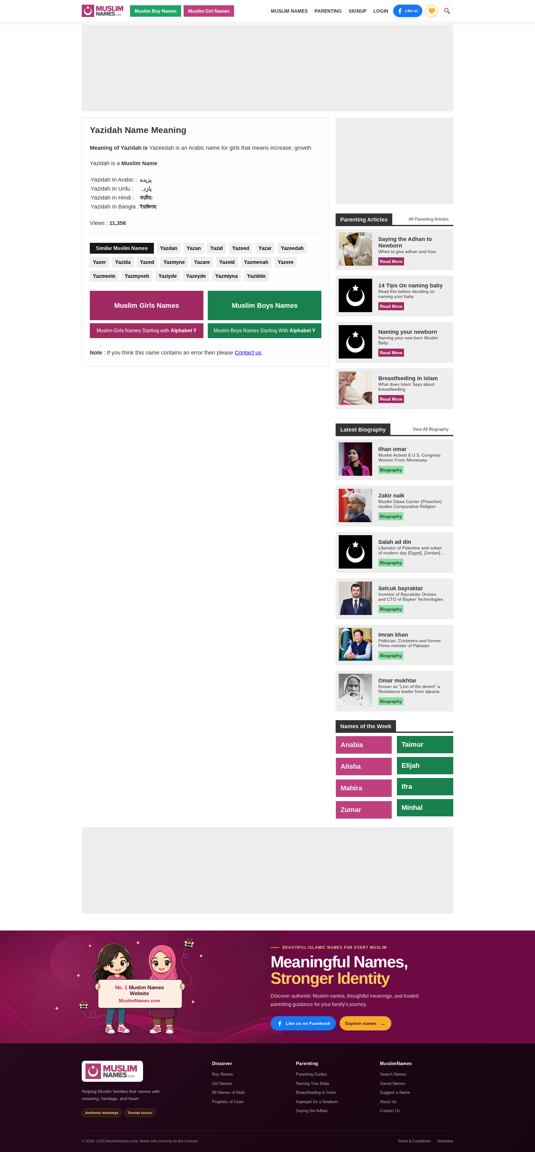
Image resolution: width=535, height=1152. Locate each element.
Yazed (147, 262)
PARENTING (328, 11)
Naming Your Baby (312, 1083)
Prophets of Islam (228, 1101)
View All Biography (431, 429)
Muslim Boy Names (155, 11)
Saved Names (392, 1083)
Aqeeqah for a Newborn (317, 1101)
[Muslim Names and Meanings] (103, 11)
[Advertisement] (267, 68)
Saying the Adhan (312, 1110)
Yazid (216, 248)
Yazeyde (196, 276)
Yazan (194, 248)
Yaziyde (168, 276)
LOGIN (380, 11)
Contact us (248, 353)
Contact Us (390, 1110)
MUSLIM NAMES (289, 11)
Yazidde (256, 276)
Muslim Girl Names (208, 11)
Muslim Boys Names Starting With (264, 330)
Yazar (265, 248)
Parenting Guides (311, 1074)
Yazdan (168, 248)
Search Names (393, 1074)
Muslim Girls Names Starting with (147, 330)
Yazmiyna (226, 276)
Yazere (286, 262)
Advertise (445, 1141)
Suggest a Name (395, 1092)
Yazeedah (292, 248)
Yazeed (240, 248)
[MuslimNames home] (112, 1071)
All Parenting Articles (429, 219)
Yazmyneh (137, 276)
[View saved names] (431, 11)
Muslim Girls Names (146, 305)
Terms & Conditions (414, 1141)
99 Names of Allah (228, 1092)
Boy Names (222, 1074)
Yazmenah (256, 262)
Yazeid (227, 262)
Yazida (123, 262)
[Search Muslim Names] (447, 11)
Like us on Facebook (308, 1023)
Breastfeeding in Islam (316, 1092)
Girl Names (222, 1083)
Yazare (202, 262)
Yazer (99, 262)
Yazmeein (104, 276)
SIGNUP (358, 11)
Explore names (365, 1023)
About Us (388, 1101)
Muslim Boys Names (265, 305)
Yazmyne (174, 262)
